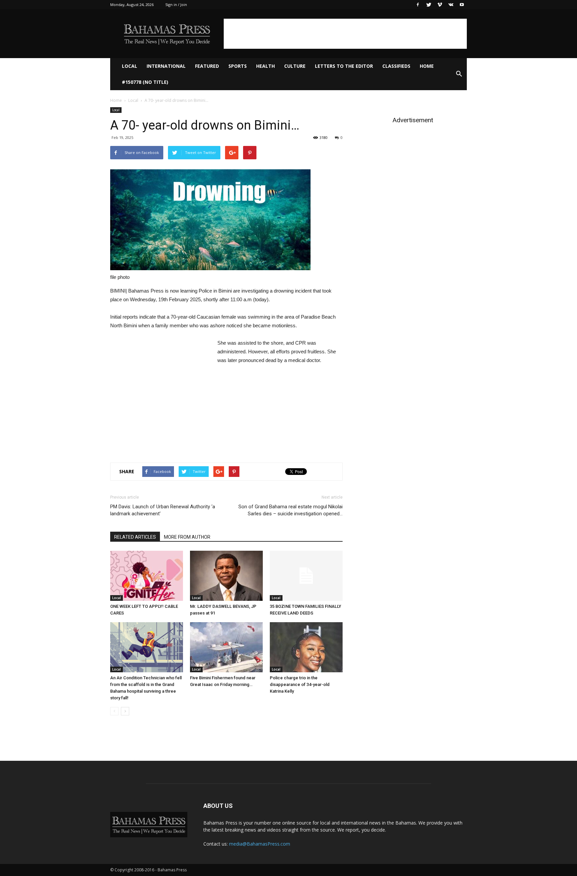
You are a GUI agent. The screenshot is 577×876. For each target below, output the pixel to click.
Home (427, 66)
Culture (295, 66)
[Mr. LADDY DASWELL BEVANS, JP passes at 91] (226, 576)
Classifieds (396, 66)
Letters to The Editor (344, 66)
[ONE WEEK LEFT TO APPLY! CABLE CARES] (146, 576)
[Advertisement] (345, 34)
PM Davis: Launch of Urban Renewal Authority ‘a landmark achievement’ (162, 510)
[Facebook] (418, 4)
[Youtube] (462, 4)
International (166, 66)
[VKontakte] (451, 4)
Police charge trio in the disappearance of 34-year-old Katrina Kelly (300, 684)
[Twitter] (429, 4)
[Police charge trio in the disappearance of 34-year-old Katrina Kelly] (306, 647)
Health (265, 66)
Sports (237, 66)
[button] (459, 74)
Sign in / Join (176, 4)
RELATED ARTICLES (135, 537)
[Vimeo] (440, 4)
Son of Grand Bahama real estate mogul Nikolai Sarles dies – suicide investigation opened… (290, 510)
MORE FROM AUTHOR (187, 537)
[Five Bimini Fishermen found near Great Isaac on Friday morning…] (226, 647)
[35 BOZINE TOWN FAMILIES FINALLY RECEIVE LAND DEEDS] (306, 576)
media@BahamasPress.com (259, 844)
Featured (207, 66)
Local (129, 66)
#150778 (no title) (145, 82)
